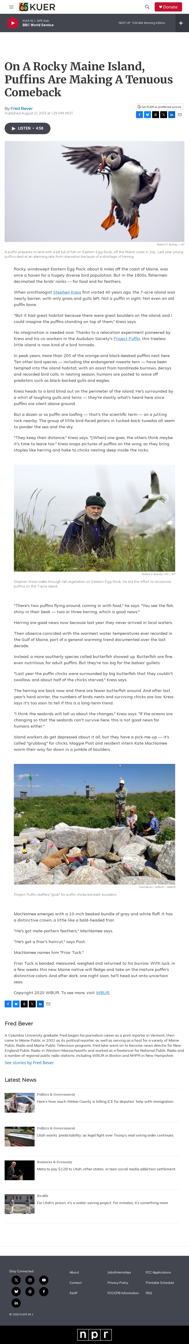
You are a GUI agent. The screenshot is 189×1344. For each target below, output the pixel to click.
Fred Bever (22, 108)
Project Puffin (127, 338)
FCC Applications (158, 1272)
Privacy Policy (118, 1283)
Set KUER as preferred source (161, 107)
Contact (76, 1283)
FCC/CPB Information (123, 1293)
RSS (149, 1293)
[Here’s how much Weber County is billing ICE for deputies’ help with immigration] (20, 1103)
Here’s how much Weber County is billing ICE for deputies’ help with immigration (105, 1101)
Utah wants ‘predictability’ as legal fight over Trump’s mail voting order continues (105, 1135)
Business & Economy (54, 1162)
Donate (170, 7)
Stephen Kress (67, 292)
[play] (12, 23)
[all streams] (182, 23)
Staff (73, 1293)
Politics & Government (56, 1094)
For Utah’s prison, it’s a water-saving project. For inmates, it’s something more (102, 1202)
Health (42, 1196)
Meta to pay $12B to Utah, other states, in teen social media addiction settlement (106, 1169)
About (74, 1272)
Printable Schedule (160, 1283)
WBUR (102, 992)
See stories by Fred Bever (29, 1062)
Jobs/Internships (119, 1272)
